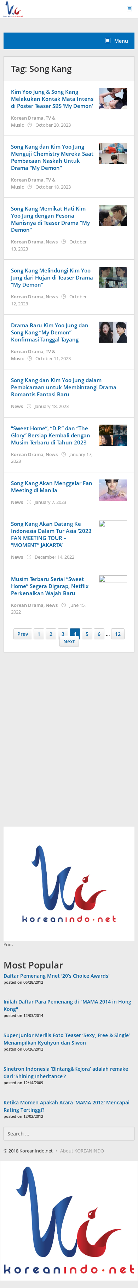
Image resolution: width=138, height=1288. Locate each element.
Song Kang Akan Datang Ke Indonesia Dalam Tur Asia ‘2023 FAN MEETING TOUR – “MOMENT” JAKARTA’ (51, 534)
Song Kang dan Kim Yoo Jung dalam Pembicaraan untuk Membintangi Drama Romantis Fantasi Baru (63, 387)
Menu (120, 41)
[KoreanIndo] (13, 8)
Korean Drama (27, 118)
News (52, 241)
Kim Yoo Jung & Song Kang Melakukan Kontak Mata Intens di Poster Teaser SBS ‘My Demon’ (52, 98)
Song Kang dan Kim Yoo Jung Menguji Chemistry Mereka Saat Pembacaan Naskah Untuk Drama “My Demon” (52, 157)
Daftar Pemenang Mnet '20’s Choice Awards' (56, 975)
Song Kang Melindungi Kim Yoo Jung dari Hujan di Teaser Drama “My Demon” (52, 277)
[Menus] (131, 9)
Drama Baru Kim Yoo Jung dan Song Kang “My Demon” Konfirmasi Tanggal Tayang (49, 332)
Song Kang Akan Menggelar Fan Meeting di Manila (51, 486)
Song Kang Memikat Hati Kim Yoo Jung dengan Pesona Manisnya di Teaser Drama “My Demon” (50, 219)
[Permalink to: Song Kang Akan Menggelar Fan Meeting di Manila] (113, 489)
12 (118, 634)
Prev (22, 634)
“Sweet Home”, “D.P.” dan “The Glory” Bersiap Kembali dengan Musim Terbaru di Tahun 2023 (50, 435)
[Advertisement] (69, 743)
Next (69, 641)
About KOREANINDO (82, 1151)
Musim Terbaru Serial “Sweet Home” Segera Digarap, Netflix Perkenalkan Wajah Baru (49, 586)
